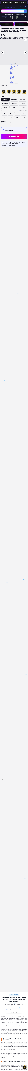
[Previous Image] (2, 52)
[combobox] (12, 11)
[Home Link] (10, 7)
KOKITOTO (14, 136)
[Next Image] (25, 52)
